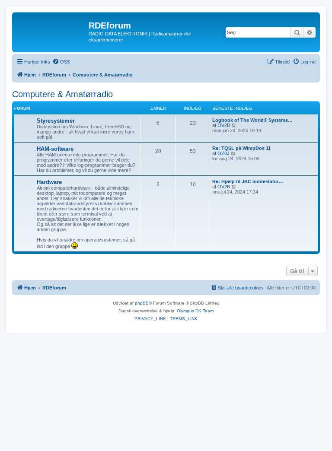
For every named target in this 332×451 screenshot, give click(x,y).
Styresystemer (56, 121)
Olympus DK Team (195, 310)
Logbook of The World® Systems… (252, 120)
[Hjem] (51, 28)
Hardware (49, 182)
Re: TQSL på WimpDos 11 (241, 148)
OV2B (223, 125)
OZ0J (223, 153)
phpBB (142, 303)
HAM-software (55, 149)
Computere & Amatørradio (62, 94)
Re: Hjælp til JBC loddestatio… (247, 181)
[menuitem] (61, 62)
